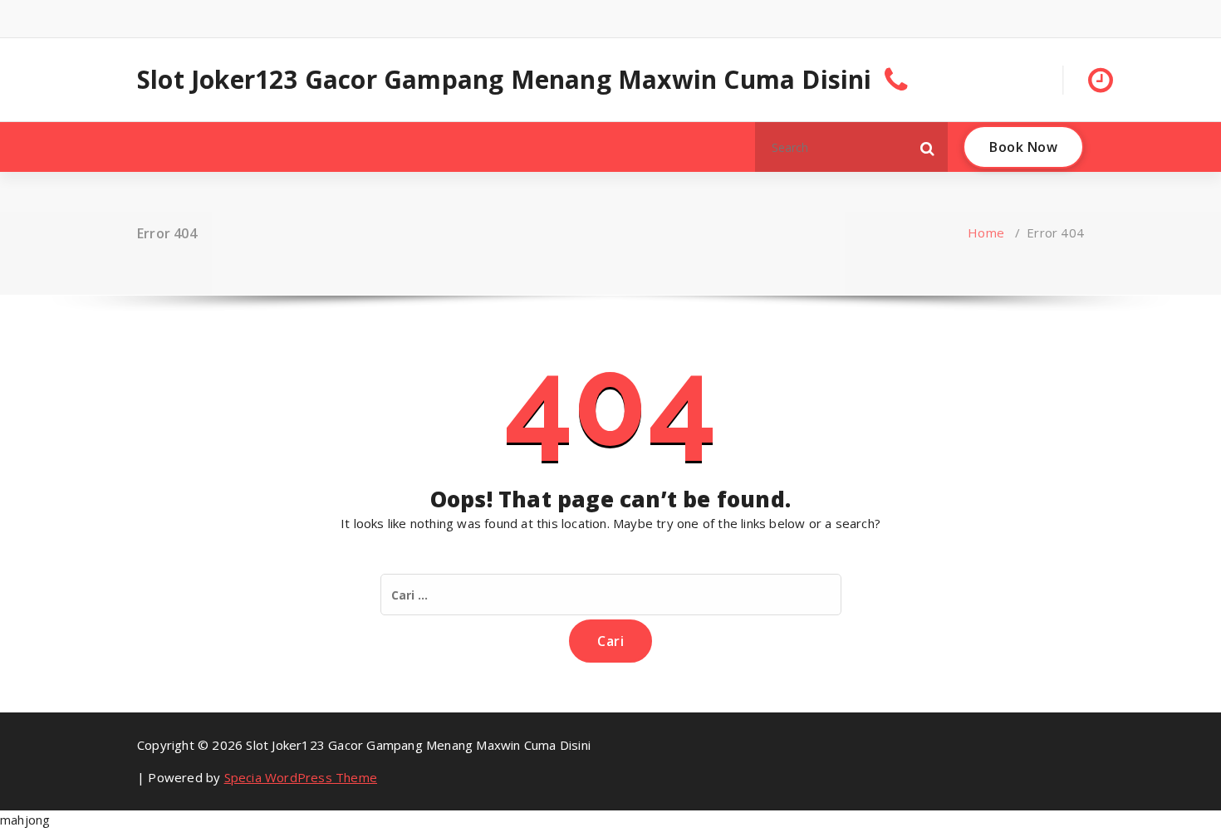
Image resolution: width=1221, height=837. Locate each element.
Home (986, 232)
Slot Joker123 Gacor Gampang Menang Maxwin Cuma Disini (504, 80)
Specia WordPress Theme (300, 777)
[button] (928, 147)
